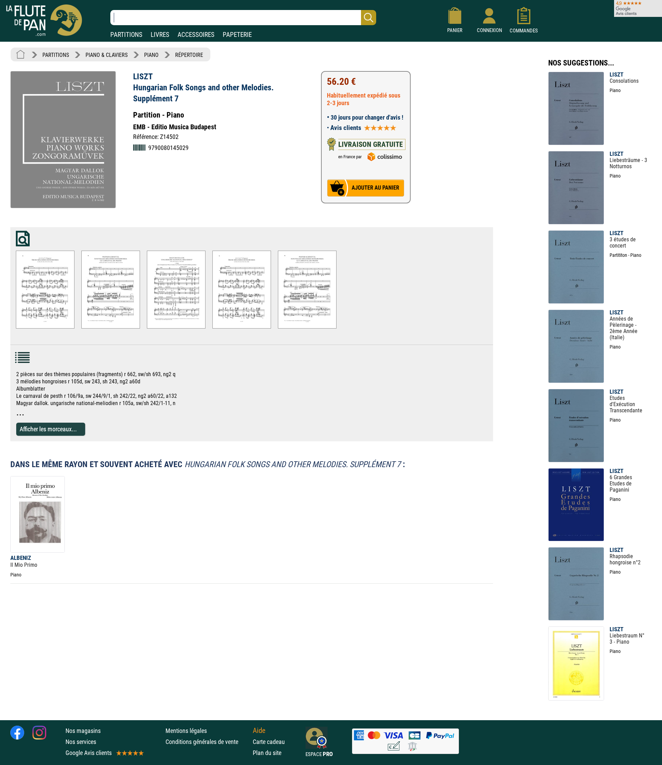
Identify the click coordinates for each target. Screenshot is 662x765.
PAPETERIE (237, 35)
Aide (259, 730)
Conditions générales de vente (207, 741)
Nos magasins (83, 730)
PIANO (151, 55)
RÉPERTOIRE (189, 55)
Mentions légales (186, 730)
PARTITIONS (126, 35)
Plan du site (267, 752)
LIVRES (160, 35)
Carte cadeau (269, 741)
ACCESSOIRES (196, 35)
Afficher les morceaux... (48, 429)
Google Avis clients (89, 752)
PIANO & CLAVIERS (107, 55)
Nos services (81, 741)
